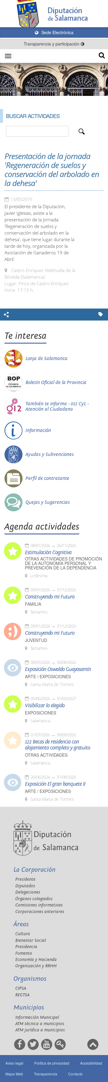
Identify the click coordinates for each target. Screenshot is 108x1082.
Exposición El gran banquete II (55, 784)
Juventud (36, 640)
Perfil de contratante (47, 478)
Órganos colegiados (33, 898)
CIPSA (20, 988)
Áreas (21, 924)
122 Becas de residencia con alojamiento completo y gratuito (57, 745)
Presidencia (26, 946)
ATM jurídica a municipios (40, 1030)
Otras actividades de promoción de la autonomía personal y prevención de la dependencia (63, 563)
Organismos (30, 979)
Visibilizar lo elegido (44, 706)
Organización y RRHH (36, 965)
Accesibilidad (91, 1063)
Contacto (75, 1073)
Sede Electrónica (57, 32)
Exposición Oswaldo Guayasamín (58, 670)
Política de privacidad (51, 1063)
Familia (33, 604)
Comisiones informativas (39, 905)
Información (38, 430)
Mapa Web (14, 1073)
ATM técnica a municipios (39, 1023)
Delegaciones (27, 892)
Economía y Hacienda (36, 959)
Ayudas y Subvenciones (50, 454)
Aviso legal (14, 1063)
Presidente (25, 879)
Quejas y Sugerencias (48, 502)
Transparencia (45, 1073)
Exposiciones (40, 713)
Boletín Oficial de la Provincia (56, 382)
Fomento (23, 953)
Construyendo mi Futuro (49, 597)
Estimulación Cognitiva (48, 553)
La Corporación (35, 870)
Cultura (22, 933)
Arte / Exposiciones (48, 676)
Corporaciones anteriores (39, 911)
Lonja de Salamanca (47, 358)
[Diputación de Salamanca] (54, 13)
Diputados (25, 885)
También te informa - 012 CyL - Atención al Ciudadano (57, 406)
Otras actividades (46, 755)
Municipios (29, 1007)
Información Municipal (37, 1017)
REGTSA (22, 995)
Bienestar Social (30, 940)
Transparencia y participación (52, 44)
